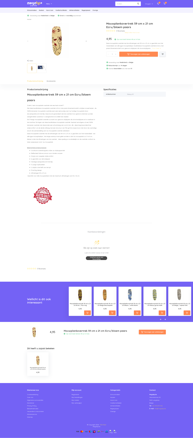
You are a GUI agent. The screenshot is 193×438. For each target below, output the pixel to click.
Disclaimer (30, 403)
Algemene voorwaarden (35, 400)
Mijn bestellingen (77, 397)
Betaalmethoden (32, 409)
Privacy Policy (31, 406)
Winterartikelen (74, 10)
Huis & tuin (49, 10)
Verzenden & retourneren (35, 411)
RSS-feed (103, 425)
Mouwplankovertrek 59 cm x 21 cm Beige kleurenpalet (105, 304)
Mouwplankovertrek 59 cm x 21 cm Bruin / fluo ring (80, 304)
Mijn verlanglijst (77, 403)
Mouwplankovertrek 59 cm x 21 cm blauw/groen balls (154, 304)
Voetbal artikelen (61, 10)
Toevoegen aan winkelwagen (140, 54)
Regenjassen (86, 10)
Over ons (30, 397)
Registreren (75, 394)
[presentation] (28, 41)
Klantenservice (32, 414)
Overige (95, 10)
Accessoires (51, 81)
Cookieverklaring (32, 394)
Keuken (41, 10)
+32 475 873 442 (157, 406)
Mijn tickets (75, 400)
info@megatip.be (160, 409)
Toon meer (156, 48)
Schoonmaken (32, 10)
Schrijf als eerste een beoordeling (96, 258)
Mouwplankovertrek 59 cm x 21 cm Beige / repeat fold (179, 304)
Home (29, 19)
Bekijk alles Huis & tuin (132, 32)
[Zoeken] (138, 4)
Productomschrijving (35, 81)
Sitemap (30, 417)
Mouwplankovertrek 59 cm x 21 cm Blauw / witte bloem (130, 304)
